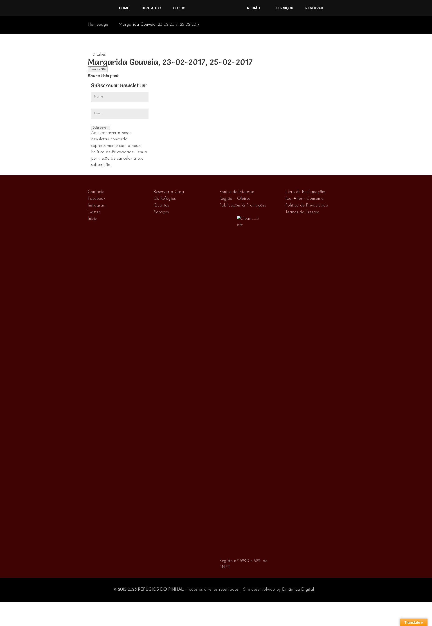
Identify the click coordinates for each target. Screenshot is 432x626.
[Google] (131, 76)
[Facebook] (122, 76)
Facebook (96, 199)
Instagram (97, 205)
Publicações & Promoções (242, 205)
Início (92, 219)
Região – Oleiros (234, 199)
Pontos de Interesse (236, 192)
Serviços (284, 8)
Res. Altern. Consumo (304, 199)
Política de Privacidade (306, 205)
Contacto (151, 8)
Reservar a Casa (169, 192)
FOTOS (179, 8)
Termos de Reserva (302, 212)
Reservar (314, 8)
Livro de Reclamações (305, 192)
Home (124, 8)
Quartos (161, 205)
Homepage (98, 25)
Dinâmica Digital (298, 589)
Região (253, 8)
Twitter (94, 212)
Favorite (98, 69)
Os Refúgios (165, 199)
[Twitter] (126, 76)
